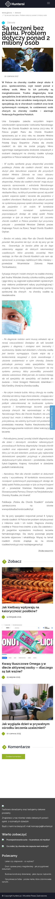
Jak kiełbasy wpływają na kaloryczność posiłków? (20, 609)
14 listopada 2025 (14, 617)
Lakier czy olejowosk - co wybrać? (19, 861)
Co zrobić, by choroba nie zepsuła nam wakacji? (27, 846)
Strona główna (7, 13)
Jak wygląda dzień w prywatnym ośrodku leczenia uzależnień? (26, 726)
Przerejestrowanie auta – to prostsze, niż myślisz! (28, 840)
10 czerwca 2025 (14, 734)
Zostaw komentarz (13, 757)
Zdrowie (18, 13)
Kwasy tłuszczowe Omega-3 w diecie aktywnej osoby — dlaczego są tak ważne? (27, 667)
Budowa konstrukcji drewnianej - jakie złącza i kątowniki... (28, 874)
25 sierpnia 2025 (13, 677)
